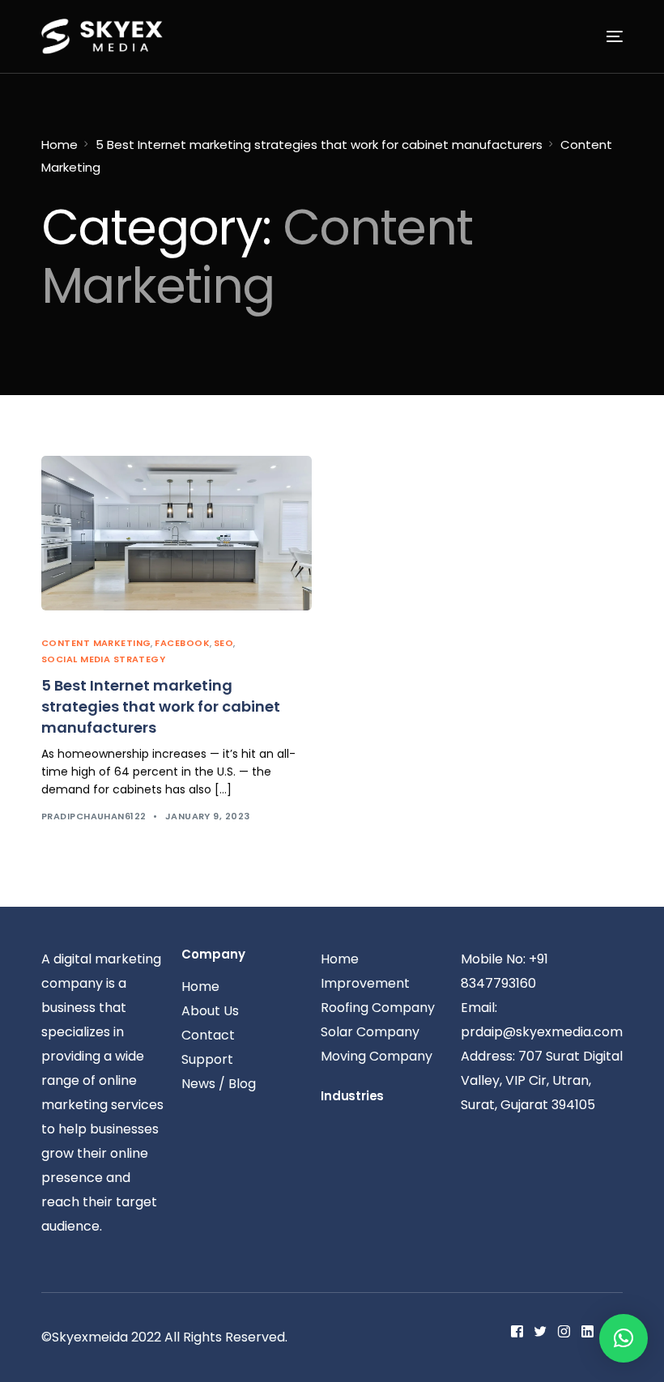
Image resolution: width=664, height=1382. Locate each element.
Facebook (182, 642)
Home (59, 144)
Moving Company (376, 1056)
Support (207, 1059)
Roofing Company (378, 1007)
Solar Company (370, 1032)
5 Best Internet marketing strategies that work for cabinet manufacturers (319, 144)
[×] (623, 1338)
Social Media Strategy (103, 659)
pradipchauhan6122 (93, 816)
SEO (223, 642)
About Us (210, 1010)
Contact (208, 1035)
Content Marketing (96, 642)
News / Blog (218, 1083)
